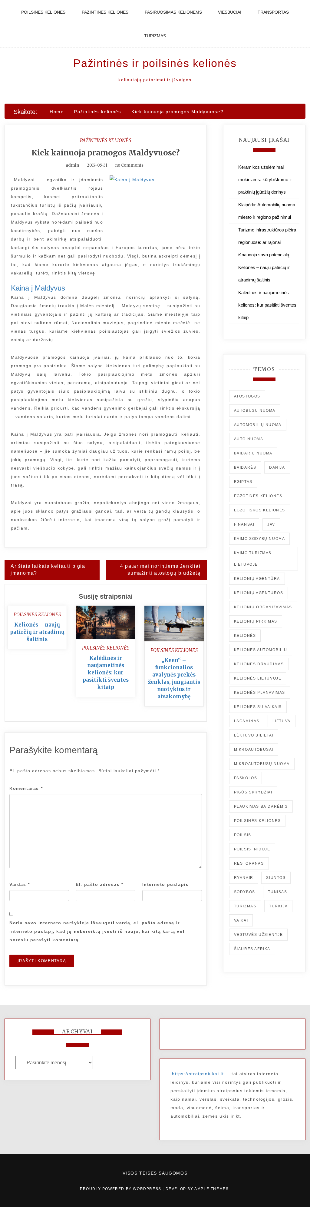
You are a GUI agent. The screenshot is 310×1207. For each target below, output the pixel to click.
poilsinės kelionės (257, 821)
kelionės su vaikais (258, 707)
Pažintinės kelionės (105, 12)
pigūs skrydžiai (253, 792)
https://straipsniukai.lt (198, 1073)
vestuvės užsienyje (258, 935)
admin (72, 165)
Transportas (273, 12)
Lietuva (281, 721)
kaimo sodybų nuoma (259, 539)
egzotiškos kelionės (259, 510)
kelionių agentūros (258, 593)
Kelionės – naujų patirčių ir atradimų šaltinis (37, 632)
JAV (271, 524)
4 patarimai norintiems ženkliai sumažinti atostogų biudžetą (160, 570)
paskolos (245, 778)
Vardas (19, 884)
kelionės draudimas (259, 664)
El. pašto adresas (99, 884)
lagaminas (246, 721)
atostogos (247, 396)
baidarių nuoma (253, 453)
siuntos (275, 878)
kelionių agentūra (257, 579)
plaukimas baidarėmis (261, 806)
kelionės (245, 635)
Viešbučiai (229, 12)
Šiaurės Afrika (252, 949)
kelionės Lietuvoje (258, 678)
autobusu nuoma (254, 410)
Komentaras (26, 788)
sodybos (244, 892)
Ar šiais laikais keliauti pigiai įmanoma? (49, 570)
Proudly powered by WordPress (121, 1189)
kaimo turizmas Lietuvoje (253, 559)
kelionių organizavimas (263, 607)
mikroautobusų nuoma (262, 764)
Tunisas (277, 892)
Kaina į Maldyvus (38, 288)
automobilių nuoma (258, 425)
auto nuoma (248, 439)
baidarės (245, 467)
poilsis (242, 835)
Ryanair (243, 878)
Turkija (278, 906)
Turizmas (155, 35)
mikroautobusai (253, 749)
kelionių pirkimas (255, 621)
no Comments (128, 165)
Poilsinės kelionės (43, 12)
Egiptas (243, 482)
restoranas (249, 863)
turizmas (245, 906)
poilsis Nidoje (252, 849)
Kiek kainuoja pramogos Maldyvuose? (105, 153)
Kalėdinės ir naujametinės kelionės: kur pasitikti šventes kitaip (106, 672)
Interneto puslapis (165, 884)
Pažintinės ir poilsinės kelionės (154, 63)
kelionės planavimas (259, 692)
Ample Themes (211, 1189)
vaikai (241, 920)
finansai (244, 524)
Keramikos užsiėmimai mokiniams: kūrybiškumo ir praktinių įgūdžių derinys (265, 180)
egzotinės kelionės (258, 496)
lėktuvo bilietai (254, 735)
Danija (277, 467)
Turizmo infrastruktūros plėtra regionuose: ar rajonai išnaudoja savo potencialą (267, 242)
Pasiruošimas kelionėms (173, 12)
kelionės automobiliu (260, 650)
